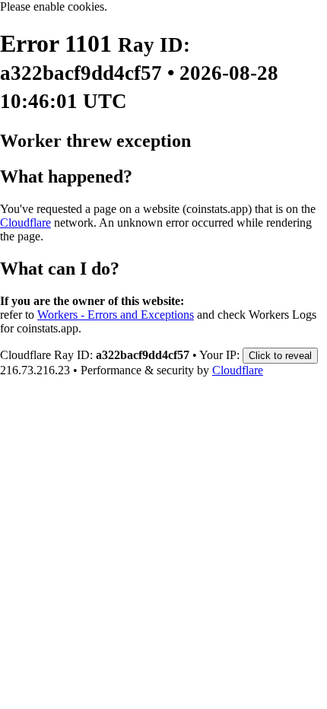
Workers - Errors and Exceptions (115, 314)
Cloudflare (25, 222)
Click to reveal (280, 355)
